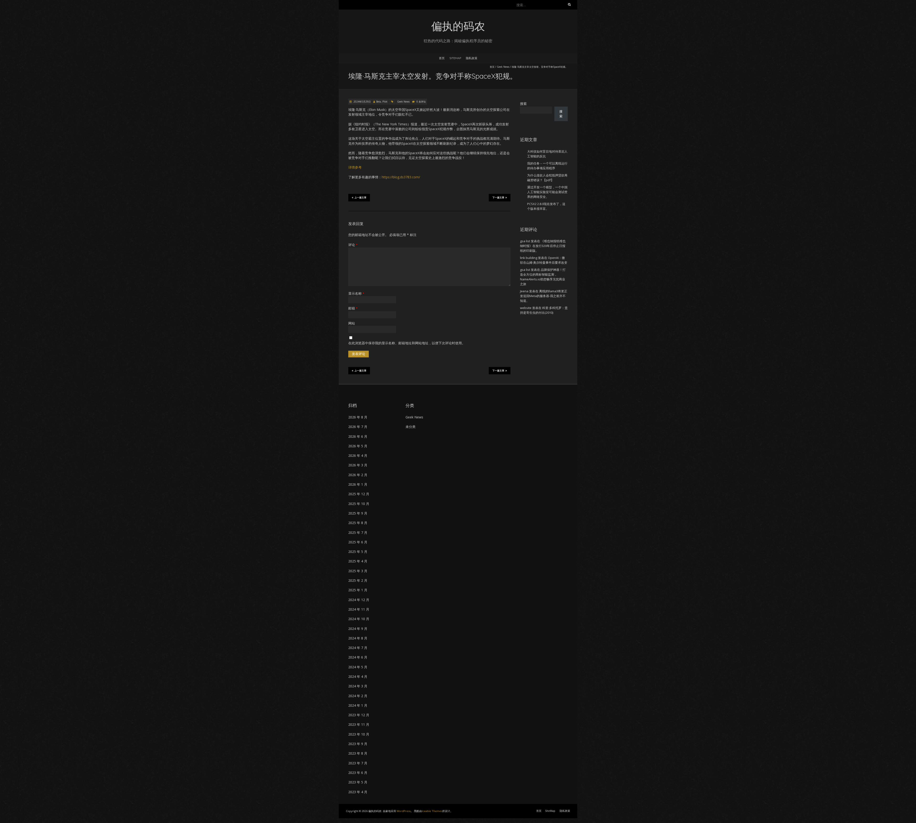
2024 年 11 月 (358, 609)
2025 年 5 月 (357, 551)
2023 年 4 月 (357, 792)
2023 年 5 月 (357, 782)
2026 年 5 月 (357, 446)
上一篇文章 (360, 197)
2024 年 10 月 (358, 619)
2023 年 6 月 (357, 772)
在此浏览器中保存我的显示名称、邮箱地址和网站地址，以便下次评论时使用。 (406, 343)
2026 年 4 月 (357, 455)
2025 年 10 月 (358, 503)
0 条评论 (421, 101)
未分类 (411, 426)
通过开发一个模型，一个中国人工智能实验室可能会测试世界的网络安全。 (547, 192)
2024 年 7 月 (357, 647)
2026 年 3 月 (357, 465)
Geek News (503, 66)
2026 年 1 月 (357, 484)
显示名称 (356, 293)
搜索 (523, 103)
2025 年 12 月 (358, 494)
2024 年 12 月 (358, 599)
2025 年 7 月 (357, 532)
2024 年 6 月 (357, 657)
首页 (442, 58)
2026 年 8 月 (357, 417)
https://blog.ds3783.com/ (401, 177)
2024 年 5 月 (357, 667)
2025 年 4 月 (357, 561)
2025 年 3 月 (357, 571)
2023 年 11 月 (358, 724)
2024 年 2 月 (357, 696)
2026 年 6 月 (357, 436)
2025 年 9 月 (357, 513)
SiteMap (455, 58)
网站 (351, 323)
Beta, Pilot (381, 101)
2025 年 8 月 (357, 522)
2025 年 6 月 (357, 542)
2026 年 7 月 (357, 426)
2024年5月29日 (362, 101)
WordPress (404, 811)
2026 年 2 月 (357, 475)
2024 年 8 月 (357, 638)
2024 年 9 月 (357, 628)
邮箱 (353, 308)
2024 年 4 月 (357, 676)
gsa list (525, 241)
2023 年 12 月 (358, 715)
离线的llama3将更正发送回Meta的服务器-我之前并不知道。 (543, 296)
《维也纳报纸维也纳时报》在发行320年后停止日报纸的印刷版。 (543, 246)
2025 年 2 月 (357, 580)
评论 (353, 244)
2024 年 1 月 (357, 705)
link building (528, 258)
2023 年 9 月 (357, 743)
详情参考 (355, 167)
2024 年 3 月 (357, 686)
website (525, 308)
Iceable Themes (432, 811)
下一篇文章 (498, 197)
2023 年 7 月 (357, 763)
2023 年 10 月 (358, 734)
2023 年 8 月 (357, 753)
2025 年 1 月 (357, 590)
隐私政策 (471, 58)
